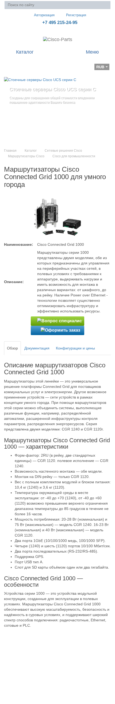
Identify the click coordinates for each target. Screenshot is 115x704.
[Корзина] (8, 63)
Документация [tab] (36, 348)
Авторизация (44, 15)
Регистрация (76, 15)
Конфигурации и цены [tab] (75, 348)
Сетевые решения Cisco (63, 150)
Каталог (31, 150)
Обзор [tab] (12, 348)
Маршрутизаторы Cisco (26, 156)
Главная (10, 150)
